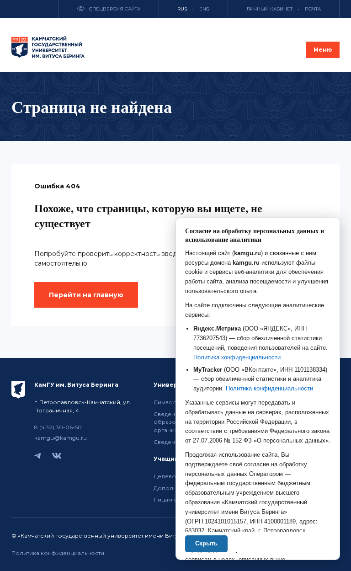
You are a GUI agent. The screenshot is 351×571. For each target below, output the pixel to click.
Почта (313, 8)
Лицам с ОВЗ (172, 499)
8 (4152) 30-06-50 (58, 427)
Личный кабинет (269, 8)
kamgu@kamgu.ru (60, 437)
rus (182, 8)
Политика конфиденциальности (57, 553)
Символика (170, 402)
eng (204, 8)
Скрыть (206, 543)
